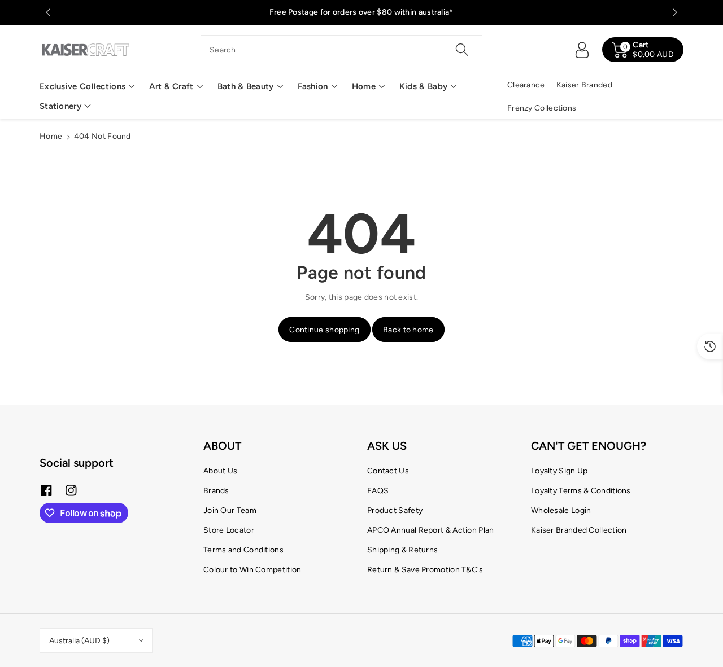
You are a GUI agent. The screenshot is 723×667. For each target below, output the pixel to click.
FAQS (378, 490)
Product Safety (395, 510)
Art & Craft (171, 86)
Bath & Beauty (245, 86)
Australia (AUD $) (79, 641)
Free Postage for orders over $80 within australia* (361, 12)
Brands (216, 490)
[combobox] (341, 50)
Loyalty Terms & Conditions (581, 490)
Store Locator (228, 530)
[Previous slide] (48, 12)
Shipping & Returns (402, 550)
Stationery (60, 106)
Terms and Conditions (243, 550)
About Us (220, 471)
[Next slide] (674, 12)
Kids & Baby (423, 86)
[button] (87, 86)
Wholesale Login (561, 510)
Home (364, 86)
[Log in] (581, 49)
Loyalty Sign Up (559, 471)
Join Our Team (229, 510)
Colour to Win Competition (252, 569)
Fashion (313, 86)
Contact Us (388, 471)
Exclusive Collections (82, 86)
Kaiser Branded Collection (579, 530)
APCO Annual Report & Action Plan (430, 530)
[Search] (461, 50)
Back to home (408, 330)
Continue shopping (324, 330)
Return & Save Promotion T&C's (425, 569)
